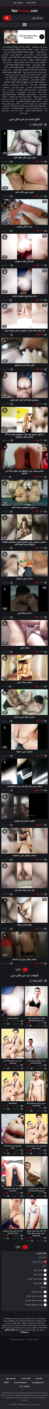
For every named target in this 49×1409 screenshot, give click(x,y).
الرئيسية (39, 1379)
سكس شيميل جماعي (34, 1296)
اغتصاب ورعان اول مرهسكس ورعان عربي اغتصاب (22, 75)
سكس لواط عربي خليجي (36, 67)
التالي (18, 970)
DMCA (6, 1383)
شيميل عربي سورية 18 (27, 94)
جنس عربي (31, 92)
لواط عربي (33, 85)
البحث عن (42, 1257)
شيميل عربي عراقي (33, 111)
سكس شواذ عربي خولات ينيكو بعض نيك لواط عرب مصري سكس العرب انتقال (24, 57)
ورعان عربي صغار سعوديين (26, 90)
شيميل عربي (16, 55)
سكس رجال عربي (25, 99)
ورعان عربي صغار (20, 60)
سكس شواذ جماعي (35, 1279)
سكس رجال (38, 1270)
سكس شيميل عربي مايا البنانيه (33, 77)
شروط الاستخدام (20, 1383)
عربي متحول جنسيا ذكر (34, 108)
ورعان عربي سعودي (39, 47)
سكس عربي (29, 55)
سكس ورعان (38, 1283)
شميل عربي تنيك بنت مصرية (20, 97)
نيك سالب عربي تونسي (19, 85)
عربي (37, 50)
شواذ (44, 1266)
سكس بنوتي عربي (17, 87)
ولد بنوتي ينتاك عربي (29, 104)
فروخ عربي (10, 90)
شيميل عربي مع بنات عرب (17, 80)
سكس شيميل (37, 1292)
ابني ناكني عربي (37, 1262)
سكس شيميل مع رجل (34, 1300)
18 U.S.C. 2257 (24, 1387)
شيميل (43, 1288)
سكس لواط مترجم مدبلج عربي (28, 101)
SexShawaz (21, 1405)
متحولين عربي (21, 92)
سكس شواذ (38, 1275)
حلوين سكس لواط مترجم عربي (17, 65)
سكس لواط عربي (11, 77)
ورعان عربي (38, 99)
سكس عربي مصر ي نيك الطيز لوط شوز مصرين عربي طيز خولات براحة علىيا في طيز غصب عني (24, 106)
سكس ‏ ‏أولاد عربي (17, 110)
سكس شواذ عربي (38, 80)
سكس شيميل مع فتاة (34, 1305)
